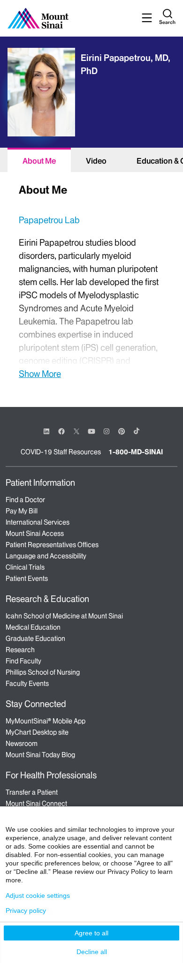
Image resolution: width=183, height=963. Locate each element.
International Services (37, 522)
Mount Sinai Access (35, 533)
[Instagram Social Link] (106, 431)
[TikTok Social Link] (136, 431)
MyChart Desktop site (37, 732)
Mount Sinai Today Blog (40, 755)
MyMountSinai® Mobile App (45, 721)
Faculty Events (27, 683)
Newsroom (22, 743)
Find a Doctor (25, 500)
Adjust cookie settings (38, 895)
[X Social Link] (76, 431)
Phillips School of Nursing (43, 672)
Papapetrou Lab (49, 220)
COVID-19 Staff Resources (61, 452)
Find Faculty (23, 661)
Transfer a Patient (32, 792)
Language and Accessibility (46, 556)
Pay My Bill (22, 511)
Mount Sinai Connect (36, 803)
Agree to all (91, 933)
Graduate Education (35, 638)
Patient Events (27, 578)
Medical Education (33, 627)
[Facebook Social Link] (61, 430)
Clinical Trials (25, 567)
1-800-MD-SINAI (135, 452)
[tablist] (91, 160)
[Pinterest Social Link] (121, 431)
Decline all (91, 951)
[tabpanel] (91, 280)
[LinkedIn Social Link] (46, 431)
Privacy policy (26, 910)
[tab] (39, 160)
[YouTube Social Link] (91, 431)
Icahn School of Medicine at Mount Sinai (64, 616)
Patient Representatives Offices (52, 545)
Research (20, 650)
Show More (40, 373)
